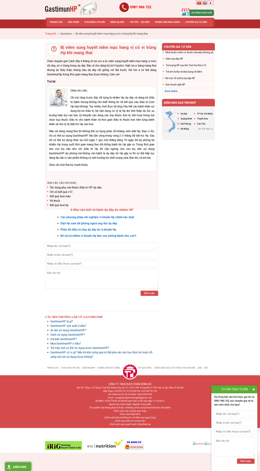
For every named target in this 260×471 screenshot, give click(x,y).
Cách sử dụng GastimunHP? (67, 334)
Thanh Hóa (202, 118)
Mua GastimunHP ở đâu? (65, 343)
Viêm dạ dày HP (174, 58)
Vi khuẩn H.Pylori (70, 368)
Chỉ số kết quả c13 (61, 192)
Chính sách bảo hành (130, 414)
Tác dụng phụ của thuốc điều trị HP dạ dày (76, 187)
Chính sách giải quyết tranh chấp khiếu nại (130, 424)
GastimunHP (88, 368)
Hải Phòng (186, 124)
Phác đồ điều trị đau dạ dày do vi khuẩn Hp (88, 229)
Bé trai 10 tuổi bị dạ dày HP (180, 78)
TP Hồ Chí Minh (205, 114)
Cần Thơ (201, 124)
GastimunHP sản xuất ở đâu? (68, 326)
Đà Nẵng (185, 129)
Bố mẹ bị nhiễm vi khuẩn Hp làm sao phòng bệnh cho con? (98, 235)
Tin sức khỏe (145, 368)
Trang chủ (53, 368)
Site (206, 368)
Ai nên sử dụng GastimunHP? (68, 330)
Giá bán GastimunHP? (63, 339)
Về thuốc (55, 200)
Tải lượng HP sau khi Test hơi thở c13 (186, 65)
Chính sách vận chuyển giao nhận (130, 411)
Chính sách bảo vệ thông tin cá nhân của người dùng (130, 417)
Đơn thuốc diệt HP (175, 84)
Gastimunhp (71, 9)
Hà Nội (184, 114)
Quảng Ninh (186, 118)
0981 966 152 (140, 7)
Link (199, 368)
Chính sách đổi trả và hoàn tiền (130, 421)
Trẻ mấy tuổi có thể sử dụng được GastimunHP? (79, 348)
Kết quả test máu (60, 196)
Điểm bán (19, 467)
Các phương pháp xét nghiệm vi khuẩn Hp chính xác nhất (97, 217)
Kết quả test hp (59, 205)
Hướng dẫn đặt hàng (108, 368)
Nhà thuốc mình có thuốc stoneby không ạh (189, 52)
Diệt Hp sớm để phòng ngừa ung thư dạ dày (88, 223)
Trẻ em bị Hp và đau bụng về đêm (184, 71)
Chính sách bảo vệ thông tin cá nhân (174, 368)
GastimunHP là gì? (61, 321)
